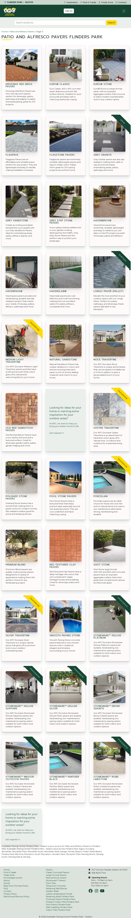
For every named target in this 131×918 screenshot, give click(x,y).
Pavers (49, 870)
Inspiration (72, 2)
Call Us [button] (68, 11)
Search (111, 22)
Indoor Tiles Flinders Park (58, 910)
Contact (122, 2)
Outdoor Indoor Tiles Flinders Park (62, 902)
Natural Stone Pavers (56, 878)
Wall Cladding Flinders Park (59, 907)
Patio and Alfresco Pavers (22, 31)
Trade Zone (107, 2)
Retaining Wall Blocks (56, 888)
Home (5, 31)
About (7, 880)
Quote (7, 883)
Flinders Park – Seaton (20, 2)
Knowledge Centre (13, 878)
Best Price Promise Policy (16, 886)
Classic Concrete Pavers (57, 872)
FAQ (6, 888)
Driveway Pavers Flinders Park (60, 899)
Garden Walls (52, 891)
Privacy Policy (10, 894)
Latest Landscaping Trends (59, 894)
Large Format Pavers (56, 875)
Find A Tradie (89, 2)
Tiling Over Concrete (56, 886)
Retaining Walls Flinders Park (60, 896)
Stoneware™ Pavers (56, 880)
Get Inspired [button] (55, 433)
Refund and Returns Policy (16, 896)
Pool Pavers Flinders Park (58, 904)
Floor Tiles (51, 883)
